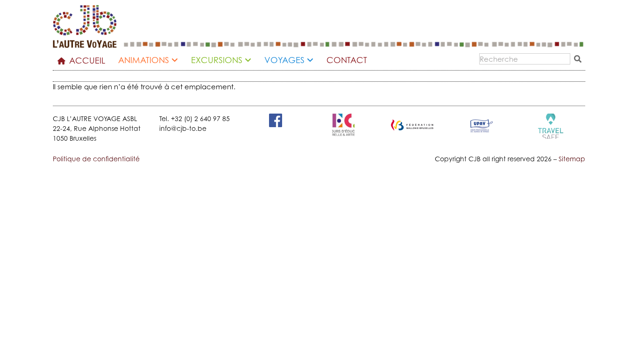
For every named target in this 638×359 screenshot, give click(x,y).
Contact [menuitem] (346, 60)
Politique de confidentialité (96, 159)
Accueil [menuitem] (87, 60)
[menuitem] (151, 61)
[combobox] (524, 59)
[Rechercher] (579, 59)
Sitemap (572, 159)
